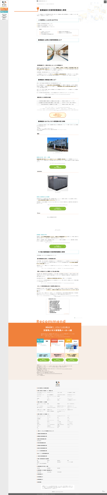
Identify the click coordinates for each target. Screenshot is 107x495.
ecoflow (58, 420)
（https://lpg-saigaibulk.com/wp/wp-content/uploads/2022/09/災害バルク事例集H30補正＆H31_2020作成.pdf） (66, 296)
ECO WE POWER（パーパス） (40, 394)
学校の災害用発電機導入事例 (54, 303)
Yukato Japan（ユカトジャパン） (61, 415)
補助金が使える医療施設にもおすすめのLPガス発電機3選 (57, 115)
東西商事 (38, 423)
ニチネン (68, 427)
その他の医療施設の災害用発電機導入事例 (47, 34)
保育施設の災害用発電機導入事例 (55, 304)
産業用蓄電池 (48, 468)
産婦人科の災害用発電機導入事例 (55, 306)
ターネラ (68, 418)
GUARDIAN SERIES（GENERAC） (61, 394)
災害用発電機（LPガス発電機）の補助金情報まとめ (44, 470)
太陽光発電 (38, 468)
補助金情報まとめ (52, 311)
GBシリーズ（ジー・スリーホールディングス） (52, 396)
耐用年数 (48, 460)
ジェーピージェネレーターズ (50, 427)
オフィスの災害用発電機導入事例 (55, 307)
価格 (37, 460)
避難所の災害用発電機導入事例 (54, 302)
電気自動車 (58, 468)
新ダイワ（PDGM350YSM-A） (71, 403)
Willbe (58, 427)
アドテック (48, 423)
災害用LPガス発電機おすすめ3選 (4, 9)
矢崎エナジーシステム (70, 424)
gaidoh (68, 417)
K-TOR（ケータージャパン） (50, 420)
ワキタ (38, 428)
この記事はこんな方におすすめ (45, 31)
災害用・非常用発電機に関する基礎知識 (43, 458)
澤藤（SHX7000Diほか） (40, 407)
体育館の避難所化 (39, 440)
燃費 (68, 460)
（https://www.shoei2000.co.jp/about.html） (67, 368)
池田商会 (38, 398)
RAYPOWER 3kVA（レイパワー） (71, 394)
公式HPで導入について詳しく (43, 360)
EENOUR (48, 421)
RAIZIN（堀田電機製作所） (50, 394)
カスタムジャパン (39, 417)
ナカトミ (58, 418)
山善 (57, 417)
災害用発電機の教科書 (53, 312)
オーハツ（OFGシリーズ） (40, 411)
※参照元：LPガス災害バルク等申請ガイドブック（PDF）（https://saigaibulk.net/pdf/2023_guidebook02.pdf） (57, 94)
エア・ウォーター (69, 396)
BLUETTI (38, 421)
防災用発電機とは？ (40, 476)
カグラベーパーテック (70, 398)
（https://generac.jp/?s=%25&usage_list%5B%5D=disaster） (61, 204)
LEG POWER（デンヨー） (50, 392)
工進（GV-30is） (39, 424)
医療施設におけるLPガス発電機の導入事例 (65, 32)
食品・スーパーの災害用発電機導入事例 (56, 308)
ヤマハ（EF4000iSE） (70, 423)
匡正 (37, 427)
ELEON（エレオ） (39, 396)
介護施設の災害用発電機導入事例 (4, 15)
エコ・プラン (59, 398)
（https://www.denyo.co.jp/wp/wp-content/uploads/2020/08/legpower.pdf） (61, 242)
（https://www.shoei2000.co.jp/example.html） (60, 163)
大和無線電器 (38, 418)
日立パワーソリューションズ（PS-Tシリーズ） (72, 408)
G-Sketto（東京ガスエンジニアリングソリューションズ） (41, 393)
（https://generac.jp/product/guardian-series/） (47, 371)
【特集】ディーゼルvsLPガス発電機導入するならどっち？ (45, 430)
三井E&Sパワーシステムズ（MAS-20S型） (41, 404)
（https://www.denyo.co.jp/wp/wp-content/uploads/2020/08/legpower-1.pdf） (53, 373)
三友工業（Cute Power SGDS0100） (51, 407)
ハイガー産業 (59, 421)
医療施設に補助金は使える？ (45, 32)
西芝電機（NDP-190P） (70, 409)
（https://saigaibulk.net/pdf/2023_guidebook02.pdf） (64, 107)
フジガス (48, 398)
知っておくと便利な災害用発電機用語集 (41, 464)
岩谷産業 (58, 396)
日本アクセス (48, 415)
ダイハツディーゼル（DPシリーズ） (61, 409)
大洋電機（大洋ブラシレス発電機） (41, 409)
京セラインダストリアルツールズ (41, 415)
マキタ (48, 418)
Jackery (68, 420)
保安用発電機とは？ (40, 479)
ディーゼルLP (4, 12)
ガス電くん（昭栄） (59, 392)
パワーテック (48, 417)
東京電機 (58, 403)
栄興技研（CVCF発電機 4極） (50, 411)
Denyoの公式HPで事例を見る (57, 246)
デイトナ (68, 415)
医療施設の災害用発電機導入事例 (4, 17)
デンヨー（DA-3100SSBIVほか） (51, 424)
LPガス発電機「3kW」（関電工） (71, 392)
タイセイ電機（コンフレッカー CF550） (61, 411)
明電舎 (48, 403)
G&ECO (38, 420)
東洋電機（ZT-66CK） (49, 409)
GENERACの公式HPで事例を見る (57, 208)
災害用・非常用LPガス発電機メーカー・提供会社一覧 (45, 390)
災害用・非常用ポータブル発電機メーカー (43, 414)
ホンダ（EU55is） (59, 423)
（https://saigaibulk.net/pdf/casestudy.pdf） (68, 268)
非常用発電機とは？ (40, 474)
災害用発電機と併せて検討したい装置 (42, 466)
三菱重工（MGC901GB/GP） (60, 424)
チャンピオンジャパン (70, 421)
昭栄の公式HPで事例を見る (57, 167)
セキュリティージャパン (60, 407)
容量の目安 (58, 460)
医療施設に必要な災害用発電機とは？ (64, 31)
